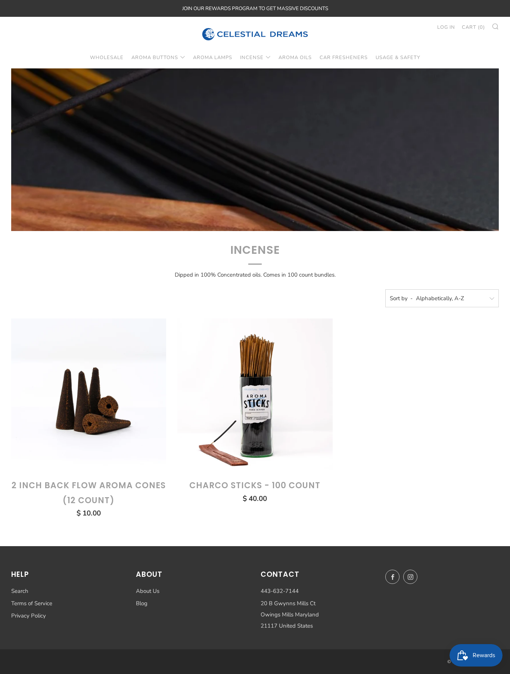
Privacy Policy (28, 615)
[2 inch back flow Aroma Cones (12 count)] (88, 396)
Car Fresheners (344, 57)
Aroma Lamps (212, 57)
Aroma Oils (295, 57)
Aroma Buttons (154, 57)
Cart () (473, 27)
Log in (446, 27)
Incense (252, 57)
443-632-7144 (280, 591)
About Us (147, 591)
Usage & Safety (398, 57)
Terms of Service (31, 603)
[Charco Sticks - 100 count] (254, 396)
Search (19, 591)
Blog (141, 603)
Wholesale (107, 57)
